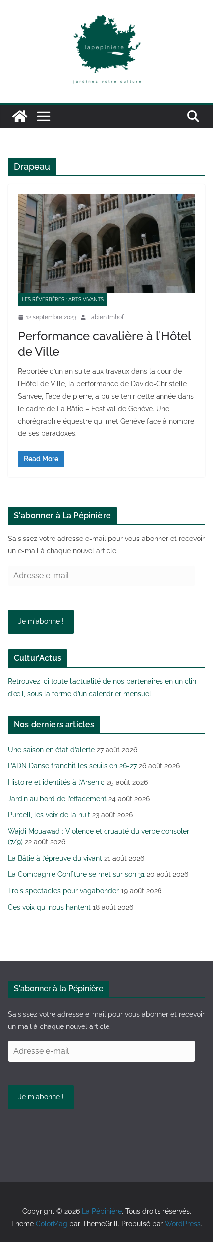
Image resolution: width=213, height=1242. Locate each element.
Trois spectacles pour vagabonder (63, 891)
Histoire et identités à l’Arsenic (56, 782)
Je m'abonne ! (41, 621)
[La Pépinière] (20, 116)
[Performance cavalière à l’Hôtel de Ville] (106, 243)
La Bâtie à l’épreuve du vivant (55, 858)
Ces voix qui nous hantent (49, 907)
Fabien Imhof (106, 317)
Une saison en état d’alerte (51, 750)
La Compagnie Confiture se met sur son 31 (76, 874)
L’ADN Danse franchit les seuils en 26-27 (72, 766)
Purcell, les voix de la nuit (49, 815)
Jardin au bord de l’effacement (57, 799)
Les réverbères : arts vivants (63, 299)
